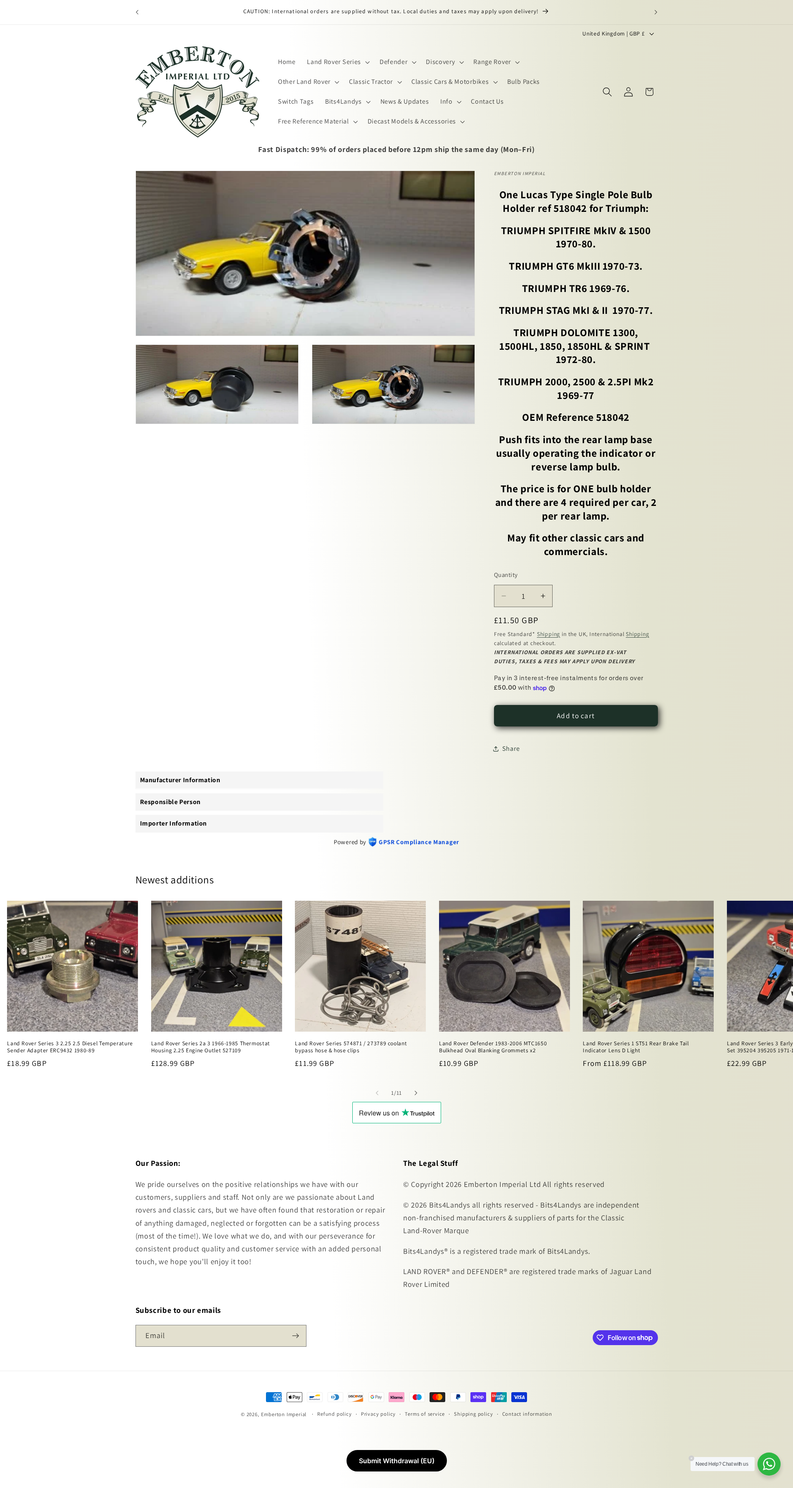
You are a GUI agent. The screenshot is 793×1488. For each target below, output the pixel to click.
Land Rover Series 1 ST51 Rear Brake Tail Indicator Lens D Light (636, 1046)
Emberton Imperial (284, 1414)
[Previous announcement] (137, 12)
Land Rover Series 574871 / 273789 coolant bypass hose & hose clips (351, 1046)
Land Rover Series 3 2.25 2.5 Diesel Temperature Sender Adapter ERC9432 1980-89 (70, 1046)
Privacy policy (378, 1413)
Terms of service (425, 1413)
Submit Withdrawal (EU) (396, 1461)
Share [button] (511, 748)
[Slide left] (377, 1093)
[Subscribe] (295, 1335)
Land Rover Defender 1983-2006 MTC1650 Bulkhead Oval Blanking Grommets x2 (493, 1046)
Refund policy (334, 1413)
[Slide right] (416, 1093)
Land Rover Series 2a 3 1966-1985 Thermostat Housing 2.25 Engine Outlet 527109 (210, 1046)
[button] (337, 62)
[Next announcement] (656, 12)
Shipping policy (473, 1413)
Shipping (548, 634)
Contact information (527, 1413)
